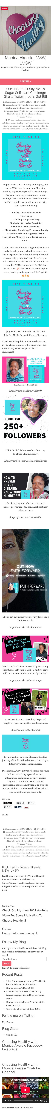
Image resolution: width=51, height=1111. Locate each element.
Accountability (12, 105)
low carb (30, 111)
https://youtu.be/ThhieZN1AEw (26, 627)
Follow (6, 963)
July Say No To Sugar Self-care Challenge (25, 335)
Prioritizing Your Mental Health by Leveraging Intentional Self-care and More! (25, 995)
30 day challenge (15, 120)
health (9, 108)
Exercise (30, 105)
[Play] (5, 1100)
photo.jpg (29, 1107)
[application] (25, 1090)
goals (43, 105)
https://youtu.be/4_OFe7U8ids (25, 517)
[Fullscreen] (45, 1100)
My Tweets (7, 1022)
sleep (30, 114)
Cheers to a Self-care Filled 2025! (23, 1009)
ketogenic (8, 111)
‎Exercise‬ (41, 120)
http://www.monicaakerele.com (25, 764)
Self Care (44, 129)
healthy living (9, 129)
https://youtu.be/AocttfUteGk (25, 730)
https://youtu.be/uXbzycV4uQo (25, 680)
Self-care (23, 114)
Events (22, 105)
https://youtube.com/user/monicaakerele (25, 461)
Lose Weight (19, 111)
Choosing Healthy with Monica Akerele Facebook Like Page (22, 1045)
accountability (30, 120)
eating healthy (17, 123)
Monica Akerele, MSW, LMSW (18, 102)
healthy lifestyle (41, 126)
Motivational (12, 114)
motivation (34, 129)
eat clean (6, 123)
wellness (38, 114)
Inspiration (25, 108)
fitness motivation (12, 126)
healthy (16, 108)
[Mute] (41, 1100)
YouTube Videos (24, 117)
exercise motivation (33, 123)
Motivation (39, 111)
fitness (37, 105)
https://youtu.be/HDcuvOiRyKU (25, 385)
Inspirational (36, 108)
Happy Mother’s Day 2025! (20, 988)
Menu (34, 81)
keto (18, 129)
